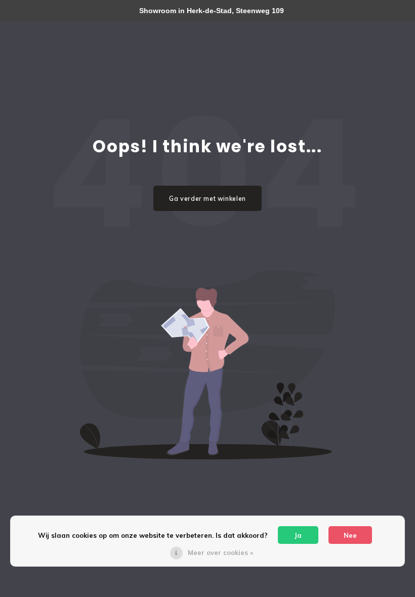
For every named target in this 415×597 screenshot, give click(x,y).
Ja (298, 535)
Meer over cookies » (220, 552)
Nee (350, 535)
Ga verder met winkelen (207, 198)
